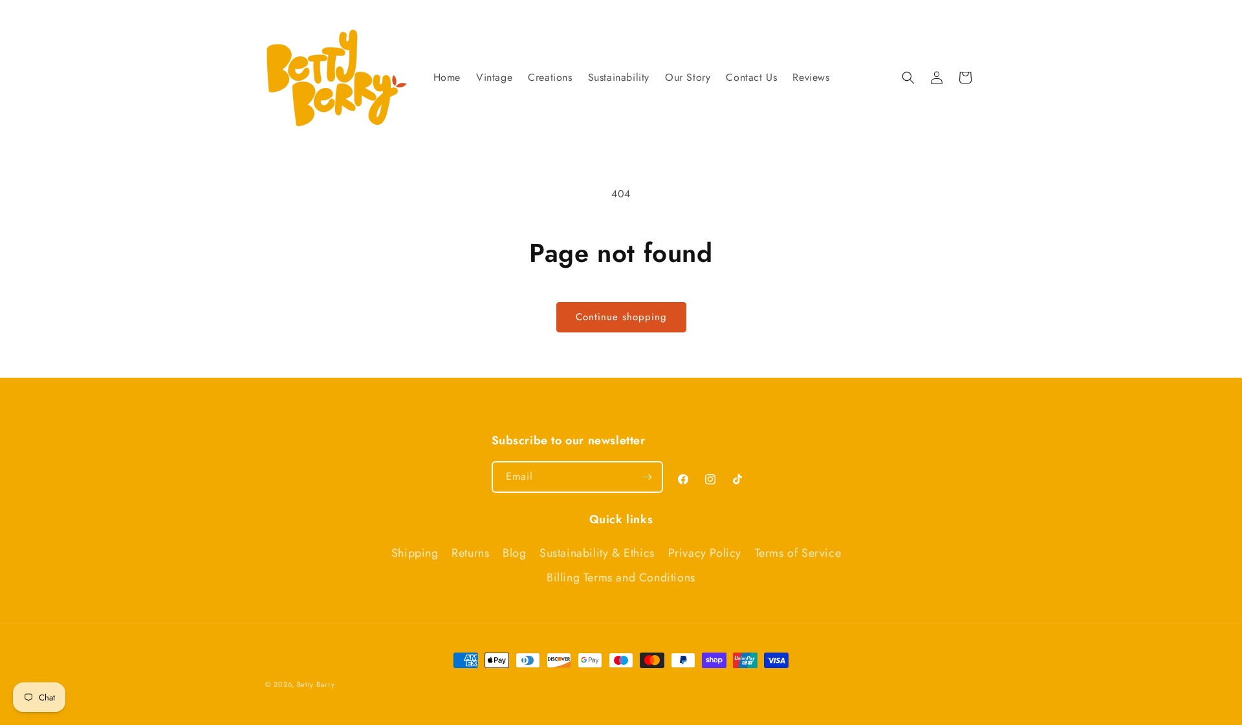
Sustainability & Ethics (597, 553)
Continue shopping (621, 317)
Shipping (415, 553)
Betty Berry (316, 684)
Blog (514, 553)
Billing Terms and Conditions (621, 577)
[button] (908, 77)
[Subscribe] (647, 477)
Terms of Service (798, 553)
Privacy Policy (704, 553)
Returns (470, 553)
